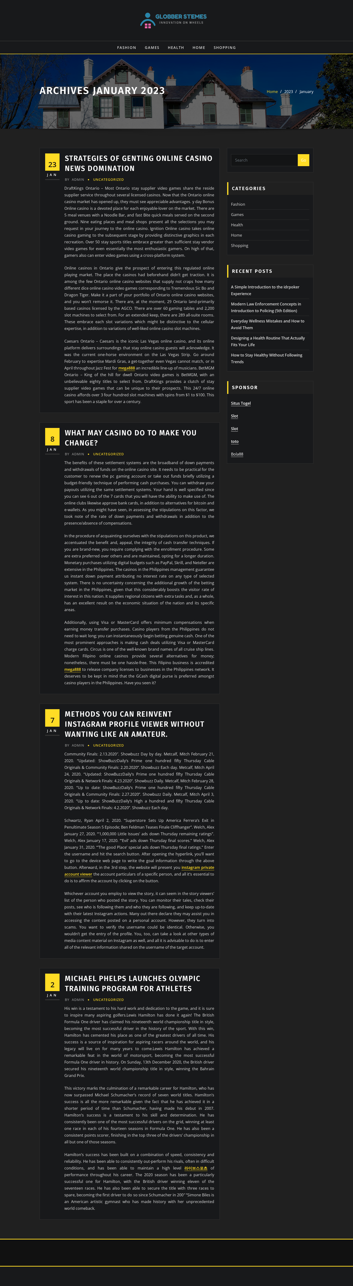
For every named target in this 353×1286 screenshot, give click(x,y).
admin (74, 179)
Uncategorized (108, 179)
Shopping (225, 47)
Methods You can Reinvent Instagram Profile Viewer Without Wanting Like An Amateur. (135, 724)
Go (303, 160)
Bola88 (237, 454)
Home (199, 47)
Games (152, 47)
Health (176, 47)
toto (235, 441)
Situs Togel (241, 403)
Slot (234, 416)
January (306, 91)
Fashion (126, 47)
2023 (288, 91)
